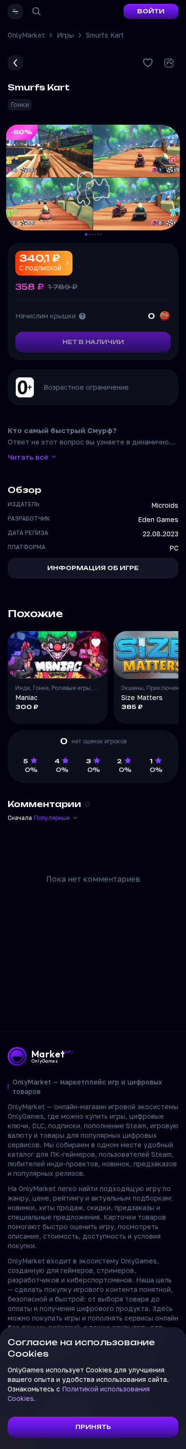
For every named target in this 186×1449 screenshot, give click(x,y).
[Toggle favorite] (95, 642)
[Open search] (36, 11)
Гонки (19, 104)
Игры (65, 35)
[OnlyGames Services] (15, 11)
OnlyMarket (26, 35)
